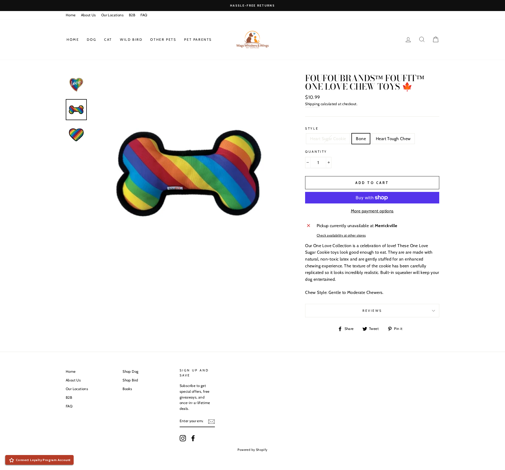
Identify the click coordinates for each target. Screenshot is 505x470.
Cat (108, 39)
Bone (361, 138)
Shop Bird (130, 380)
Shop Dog (130, 371)
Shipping (312, 104)
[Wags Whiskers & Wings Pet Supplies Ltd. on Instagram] (183, 438)
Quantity (316, 152)
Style (312, 128)
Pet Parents (198, 39)
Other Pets (163, 39)
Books (127, 389)
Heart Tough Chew (393, 138)
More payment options (372, 210)
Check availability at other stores (341, 235)
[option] (252, 5)
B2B (132, 15)
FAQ (143, 15)
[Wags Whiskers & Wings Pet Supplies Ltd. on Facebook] (193, 438)
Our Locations (112, 15)
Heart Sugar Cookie (328, 138)
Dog (91, 39)
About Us (88, 15)
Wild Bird (131, 39)
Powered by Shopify (252, 450)
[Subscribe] (211, 421)
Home (71, 15)
